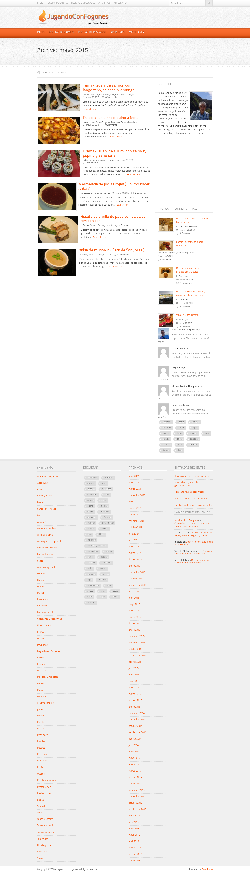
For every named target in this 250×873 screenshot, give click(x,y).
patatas (166, 439)
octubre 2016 (135, 579)
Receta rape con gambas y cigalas (191, 476)
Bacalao (166, 450)
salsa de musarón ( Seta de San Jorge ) (111, 250)
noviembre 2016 (137, 572)
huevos (105, 529)
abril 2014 (134, 764)
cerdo (103, 500)
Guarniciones (44, 625)
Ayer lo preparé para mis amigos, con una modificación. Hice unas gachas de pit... (184, 395)
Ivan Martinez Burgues (186, 520)
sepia (103, 591)
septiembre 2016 (137, 585)
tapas (194, 428)
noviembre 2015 (137, 643)
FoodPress (207, 869)
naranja (108, 551)
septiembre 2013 (137, 809)
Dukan (40, 586)
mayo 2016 (134, 604)
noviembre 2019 (137, 521)
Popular (165, 209)
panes (40, 709)
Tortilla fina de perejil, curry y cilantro (193, 505)
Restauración (44, 787)
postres (166, 433)
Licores (41, 664)
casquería (42, 522)
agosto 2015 (135, 662)
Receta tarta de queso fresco (189, 492)
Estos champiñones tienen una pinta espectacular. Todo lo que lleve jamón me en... (184, 338)
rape (89, 580)
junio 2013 (134, 828)
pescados (194, 439)
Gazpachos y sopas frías (49, 619)
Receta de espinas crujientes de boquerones (192, 561)
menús (40, 684)
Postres (106, 193)
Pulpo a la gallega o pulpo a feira (110, 118)
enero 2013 (134, 860)
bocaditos (106, 489)
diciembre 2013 (137, 790)
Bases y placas (44, 496)
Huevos (41, 638)
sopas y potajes (45, 819)
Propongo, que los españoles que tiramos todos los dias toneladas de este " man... (183, 414)
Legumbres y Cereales (48, 651)
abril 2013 (134, 841)
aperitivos (167, 422)
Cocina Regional (103, 122)
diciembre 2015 (137, 636)
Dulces (40, 593)
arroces (90, 483)
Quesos (41, 774)
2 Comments (186, 283)
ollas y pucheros (45, 703)
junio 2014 (134, 752)
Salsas (84, 255)
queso (106, 574)
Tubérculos (42, 839)
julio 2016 (134, 591)
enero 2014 (134, 784)
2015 (54, 72)
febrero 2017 (135, 559)
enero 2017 (134, 566)
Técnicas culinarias (46, 832)
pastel (90, 557)
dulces (90, 512)
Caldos (40, 502)
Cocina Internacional (105, 95)
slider (179, 450)
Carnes (86, 225)
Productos (42, 761)
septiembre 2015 (137, 655)
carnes (182, 428)
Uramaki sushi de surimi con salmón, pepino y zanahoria (114, 153)
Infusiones (42, 645)
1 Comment (185, 233)
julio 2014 (134, 745)
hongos (90, 529)
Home (44, 72)
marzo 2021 (135, 489)
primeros (195, 422)
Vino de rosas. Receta (187, 315)
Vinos (40, 858)
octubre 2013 (135, 803)
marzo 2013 (135, 848)
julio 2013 (134, 822)
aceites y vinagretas (47, 476)
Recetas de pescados (83, 3)
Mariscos (130, 95)
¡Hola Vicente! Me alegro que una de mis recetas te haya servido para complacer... (184, 376)
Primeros (42, 754)
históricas (183, 320)
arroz (104, 483)
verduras (193, 433)
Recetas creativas (176, 253)
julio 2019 (134, 534)
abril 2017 (134, 547)
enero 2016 (134, 630)
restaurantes (93, 586)
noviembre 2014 (137, 719)
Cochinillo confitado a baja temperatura (193, 552)
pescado (91, 563)
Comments (181, 209)
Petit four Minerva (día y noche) (190, 499)
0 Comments (111, 97)
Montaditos (43, 696)
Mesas (40, 690)
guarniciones (108, 523)
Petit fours (42, 735)
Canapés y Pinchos (46, 509)
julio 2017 (134, 540)
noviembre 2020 (137, 495)
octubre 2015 (135, 649)
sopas (102, 597)
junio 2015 (134, 675)
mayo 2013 (134, 835)
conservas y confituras (91, 193)
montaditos (92, 551)
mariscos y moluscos (96, 546)
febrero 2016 (135, 623)
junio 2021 (134, 476)
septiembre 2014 (137, 732)
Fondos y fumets (45, 612)
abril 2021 (134, 482)
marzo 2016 (135, 617)
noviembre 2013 (137, 796)
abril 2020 (134, 502)
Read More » (89, 109)
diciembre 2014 (137, 713)
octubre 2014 (135, 726)
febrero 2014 (135, 777)
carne (107, 495)
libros (179, 433)
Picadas (41, 741)
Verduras (42, 852)
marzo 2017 (135, 553)
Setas (92, 225)
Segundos (189, 253)
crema (90, 506)
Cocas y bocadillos (46, 528)
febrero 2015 (135, 700)
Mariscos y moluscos (47, 677)
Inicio (40, 3)
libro (180, 445)
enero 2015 (134, 707)
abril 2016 (134, 611)
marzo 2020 (135, 508)
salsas (179, 439)
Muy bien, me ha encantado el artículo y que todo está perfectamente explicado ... (185, 357)
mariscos (167, 445)
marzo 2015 (135, 694)
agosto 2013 (135, 816)
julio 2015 (134, 668)
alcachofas (92, 478)
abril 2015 (134, 687)
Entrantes (120, 95)
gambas (91, 523)
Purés (40, 767)
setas (181, 422)
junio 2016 (134, 598)
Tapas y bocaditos (129, 122)
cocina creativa (45, 535)
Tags (194, 209)
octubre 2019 (135, 527)
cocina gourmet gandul (49, 541)
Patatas (41, 722)
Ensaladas (42, 599)
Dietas (40, 580)
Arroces (41, 489)
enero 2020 (134, 514)
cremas (41, 574)
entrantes (167, 428)
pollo (89, 568)
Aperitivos (104, 3)
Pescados (193, 227)
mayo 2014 (134, 758)
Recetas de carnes (57, 3)
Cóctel (40, 561)
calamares (92, 495)
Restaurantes (44, 793)
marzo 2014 (135, 771)
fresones (107, 517)
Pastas (40, 716)
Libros (40, 658)
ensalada (105, 512)
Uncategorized (44, 845)
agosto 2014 (135, 739)
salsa (207, 433)
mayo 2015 (134, 681)
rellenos (193, 445)
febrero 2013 (135, 854)
